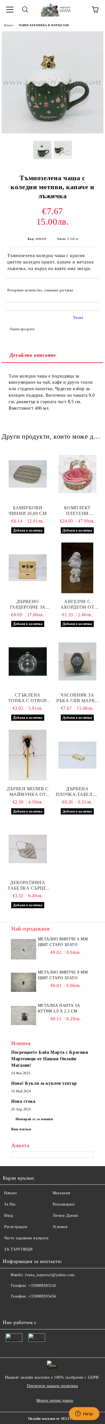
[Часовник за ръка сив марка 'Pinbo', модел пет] (78, 661)
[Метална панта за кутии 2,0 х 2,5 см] (23, 1015)
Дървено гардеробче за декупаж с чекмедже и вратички (28, 604)
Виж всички (21, 1129)
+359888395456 (42, 1296)
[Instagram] (34, 1307)
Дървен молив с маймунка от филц (28, 791)
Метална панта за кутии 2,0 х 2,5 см (59, 1008)
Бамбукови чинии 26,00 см (27, 510)
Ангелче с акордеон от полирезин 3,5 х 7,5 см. (77, 604)
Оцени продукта (22, 329)
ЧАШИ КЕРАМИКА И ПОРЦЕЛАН (44, 25)
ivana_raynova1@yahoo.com (49, 1275)
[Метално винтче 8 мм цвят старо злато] (23, 982)
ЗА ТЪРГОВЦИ (18, 1249)
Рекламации (64, 1204)
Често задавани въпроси (26, 1238)
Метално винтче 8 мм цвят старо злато (63, 975)
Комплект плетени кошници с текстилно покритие (77, 510)
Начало (8, 25)
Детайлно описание (33, 355)
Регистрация (15, 1227)
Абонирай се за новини (34, 1119)
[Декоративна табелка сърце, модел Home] (28, 848)
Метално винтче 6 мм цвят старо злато (63, 942)
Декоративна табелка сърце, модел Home (28, 885)
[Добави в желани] (91, 287)
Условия (60, 1227)
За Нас (10, 1204)
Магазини (62, 1193)
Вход (8, 1215)
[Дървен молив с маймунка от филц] (28, 755)
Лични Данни (65, 1215)
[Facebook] (10, 1307)
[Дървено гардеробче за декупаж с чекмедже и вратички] (28, 568)
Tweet (78, 318)
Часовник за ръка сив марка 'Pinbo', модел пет (77, 698)
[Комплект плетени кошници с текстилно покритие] (78, 474)
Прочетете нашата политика (52, 1386)
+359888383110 (42, 1286)
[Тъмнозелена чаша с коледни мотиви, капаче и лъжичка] (52, 132)
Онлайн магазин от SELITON (52, 1419)
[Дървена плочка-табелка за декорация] (78, 755)
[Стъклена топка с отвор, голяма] (28, 661)
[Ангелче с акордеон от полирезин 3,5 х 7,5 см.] (78, 568)
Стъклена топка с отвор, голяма (27, 698)
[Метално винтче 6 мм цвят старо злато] (23, 949)
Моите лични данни (54, 1400)
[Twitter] (22, 1307)
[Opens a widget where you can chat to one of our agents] (84, 1414)
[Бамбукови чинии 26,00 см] (28, 474)
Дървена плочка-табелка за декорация (77, 791)
